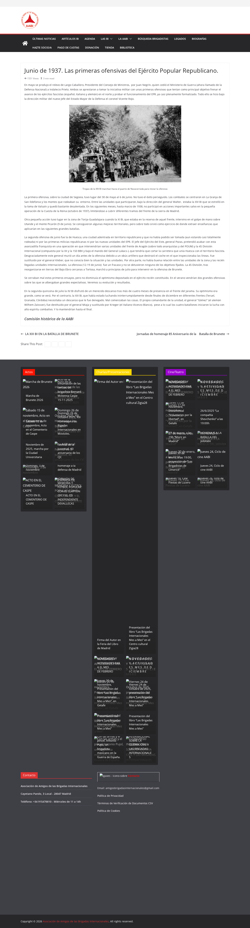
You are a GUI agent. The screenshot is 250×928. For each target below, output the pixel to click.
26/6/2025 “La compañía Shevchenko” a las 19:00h (211, 417)
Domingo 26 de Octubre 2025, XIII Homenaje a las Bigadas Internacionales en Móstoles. (69, 423)
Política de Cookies (108, 810)
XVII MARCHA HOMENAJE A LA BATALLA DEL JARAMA (211, 435)
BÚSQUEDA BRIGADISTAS (153, 38)
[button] (111, 38)
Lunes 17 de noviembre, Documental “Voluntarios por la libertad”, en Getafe (180, 413)
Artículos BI (70, 38)
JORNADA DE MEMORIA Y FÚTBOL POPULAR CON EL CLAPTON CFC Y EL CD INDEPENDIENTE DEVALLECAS (69, 491)
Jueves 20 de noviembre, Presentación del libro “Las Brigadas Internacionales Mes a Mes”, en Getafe (109, 693)
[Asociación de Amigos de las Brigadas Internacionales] (25, 43)
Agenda (90, 38)
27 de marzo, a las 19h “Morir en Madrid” (180, 437)
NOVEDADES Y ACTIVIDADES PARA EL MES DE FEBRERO (108, 665)
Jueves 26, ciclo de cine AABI (211, 480)
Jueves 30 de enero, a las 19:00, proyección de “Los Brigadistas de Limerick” (180, 461)
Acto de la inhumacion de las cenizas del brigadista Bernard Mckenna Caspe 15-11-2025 (69, 389)
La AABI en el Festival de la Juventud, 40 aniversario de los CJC (69, 449)
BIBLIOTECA (127, 47)
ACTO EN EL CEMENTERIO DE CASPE (36, 499)
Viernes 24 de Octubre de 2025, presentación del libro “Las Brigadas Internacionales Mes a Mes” (140, 695)
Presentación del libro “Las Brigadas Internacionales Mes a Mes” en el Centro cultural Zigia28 (140, 638)
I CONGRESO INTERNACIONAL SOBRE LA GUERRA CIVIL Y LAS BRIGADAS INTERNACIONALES (140, 744)
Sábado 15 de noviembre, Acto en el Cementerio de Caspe (36, 427)
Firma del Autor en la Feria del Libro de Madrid (109, 644)
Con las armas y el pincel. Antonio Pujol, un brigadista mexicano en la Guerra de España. (108, 746)
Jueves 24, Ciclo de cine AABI (212, 468)
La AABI (123, 38)
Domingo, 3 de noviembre (35, 468)
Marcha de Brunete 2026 (34, 398)
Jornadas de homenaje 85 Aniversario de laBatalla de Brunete (181, 334)
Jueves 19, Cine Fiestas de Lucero (179, 480)
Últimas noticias (44, 38)
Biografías (199, 38)
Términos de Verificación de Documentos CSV (125, 803)
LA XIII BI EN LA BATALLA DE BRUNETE (52, 334)
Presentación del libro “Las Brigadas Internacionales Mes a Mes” (109, 722)
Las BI (105, 38)
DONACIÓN (92, 47)
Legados (180, 38)
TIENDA (109, 47)
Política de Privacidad (110, 795)
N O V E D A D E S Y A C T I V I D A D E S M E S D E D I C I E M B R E (140, 665)
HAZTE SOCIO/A (42, 47)
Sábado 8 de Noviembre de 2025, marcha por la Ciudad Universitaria (37, 449)
